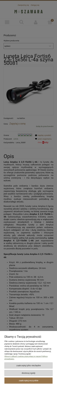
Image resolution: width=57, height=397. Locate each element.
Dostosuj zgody (28, 373)
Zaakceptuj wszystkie (28, 380)
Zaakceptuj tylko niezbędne (28, 365)
